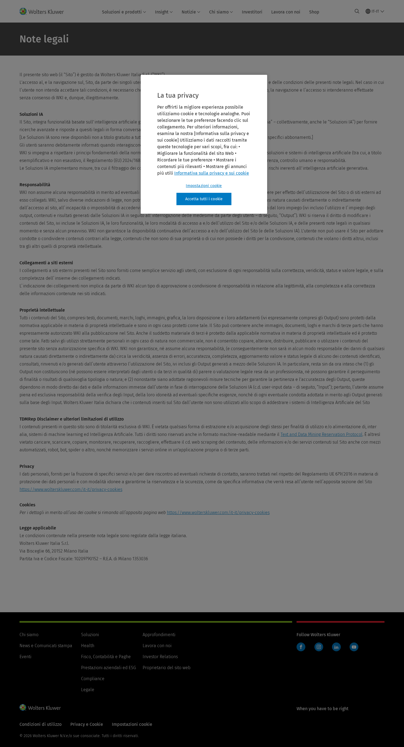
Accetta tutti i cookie (204, 199)
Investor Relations (160, 656)
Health (87, 645)
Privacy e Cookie (86, 724)
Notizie (189, 12)
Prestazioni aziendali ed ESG (108, 667)
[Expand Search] (357, 11)
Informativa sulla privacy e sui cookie (211, 173)
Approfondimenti (159, 634)
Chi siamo (219, 12)
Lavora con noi (285, 12)
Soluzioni (90, 634)
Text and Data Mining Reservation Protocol (322, 434)
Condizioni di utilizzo (41, 724)
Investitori (252, 12)
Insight (161, 12)
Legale (87, 689)
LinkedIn (336, 646)
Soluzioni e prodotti (122, 12)
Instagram (318, 646)
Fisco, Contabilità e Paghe (106, 656)
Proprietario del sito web (166, 667)
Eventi (25, 656)
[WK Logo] (40, 707)
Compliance (92, 678)
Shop (314, 12)
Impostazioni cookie (204, 185)
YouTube (354, 646)
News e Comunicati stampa (46, 645)
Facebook (301, 646)
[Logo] (45, 11)
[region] (204, 144)
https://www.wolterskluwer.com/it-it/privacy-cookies (71, 489)
